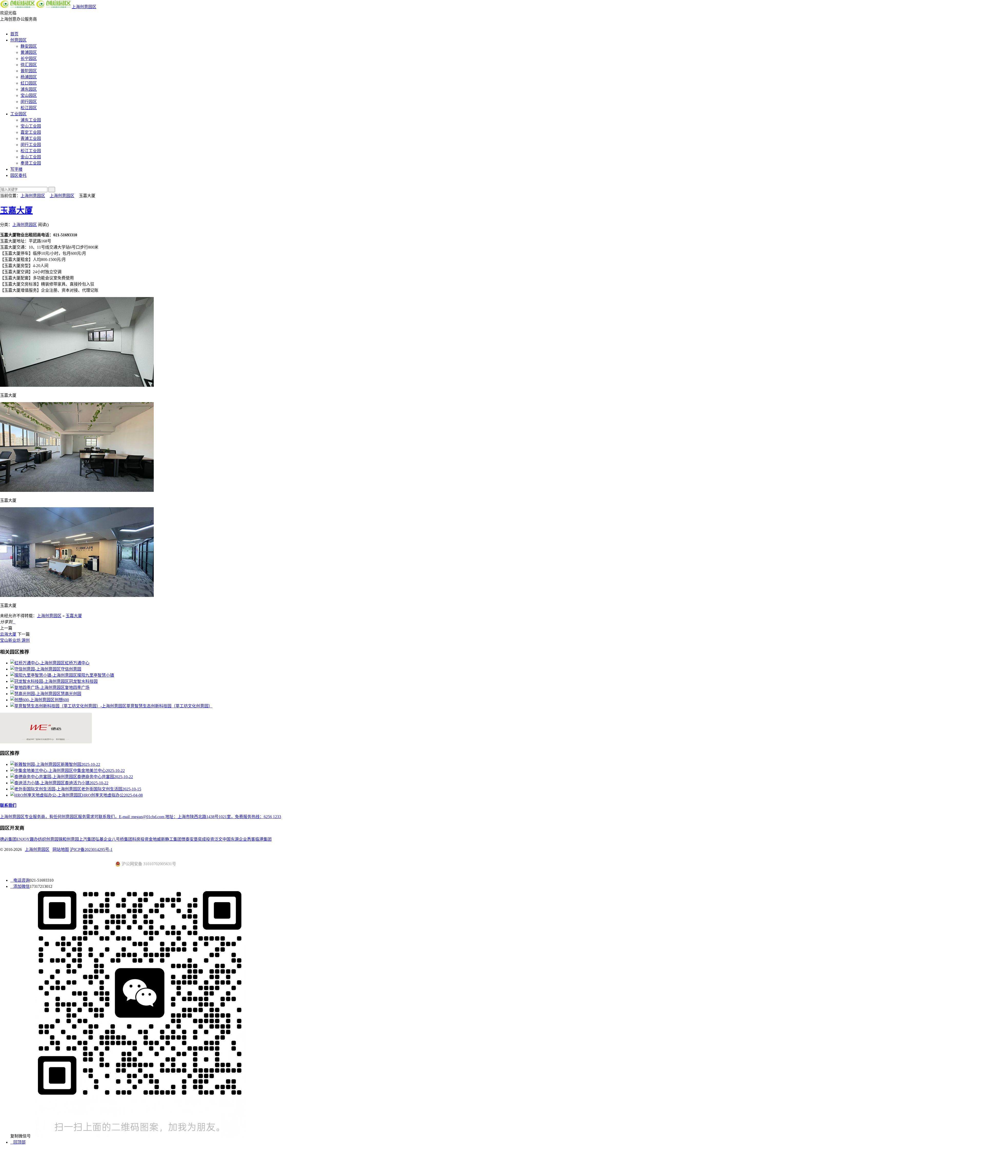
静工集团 (173, 839)
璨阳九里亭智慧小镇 (95, 675)
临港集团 (263, 839)
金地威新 (157, 839)
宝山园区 (28, 95)
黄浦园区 (28, 52)
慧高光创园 (71, 694)
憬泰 (185, 839)
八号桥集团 (122, 839)
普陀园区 (28, 71)
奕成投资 (206, 839)
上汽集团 (87, 839)
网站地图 (61, 849)
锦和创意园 (68, 839)
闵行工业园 (30, 145)
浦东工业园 (30, 120)
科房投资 (140, 839)
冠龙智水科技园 (83, 681)
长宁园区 (28, 58)
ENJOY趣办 (27, 839)
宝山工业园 (30, 126)
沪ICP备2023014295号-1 (91, 849)
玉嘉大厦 (16, 210)
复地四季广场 (77, 687)
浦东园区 (28, 89)
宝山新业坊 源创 (15, 640)
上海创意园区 (84, 7)
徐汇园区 (28, 65)
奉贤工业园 (30, 163)
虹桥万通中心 (77, 663)
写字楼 (16, 169)
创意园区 (18, 40)
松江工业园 (30, 151)
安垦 (194, 839)
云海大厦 (8, 634)
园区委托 (18, 175)
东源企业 (239, 839)
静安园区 (28, 46)
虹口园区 (28, 83)
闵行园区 (28, 101)
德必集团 (8, 839)
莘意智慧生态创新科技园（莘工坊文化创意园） (169, 706)
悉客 (251, 839)
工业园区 (18, 114)
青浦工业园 (30, 138)
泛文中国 (222, 839)
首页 (14, 34)
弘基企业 (103, 839)
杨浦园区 (28, 77)
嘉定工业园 (30, 132)
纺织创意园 (48, 839)
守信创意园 (71, 669)
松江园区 (28, 108)
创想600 (62, 700)
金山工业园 (30, 157)
